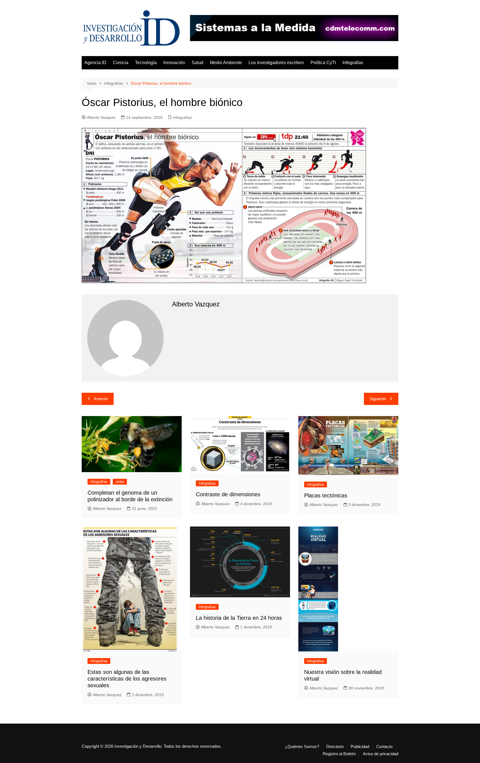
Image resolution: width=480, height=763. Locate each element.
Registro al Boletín (339, 754)
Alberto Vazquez (101, 117)
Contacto (384, 746)
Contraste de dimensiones (228, 494)
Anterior (101, 398)
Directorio (335, 746)
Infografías (352, 62)
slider (120, 482)
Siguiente (377, 398)
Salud (197, 62)
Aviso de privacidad (380, 754)
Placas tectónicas (325, 495)
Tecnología (146, 62)
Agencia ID (95, 62)
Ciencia (120, 62)
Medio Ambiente (226, 62)
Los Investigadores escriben (276, 62)
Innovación (174, 62)
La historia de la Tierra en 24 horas (239, 618)
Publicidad (360, 746)
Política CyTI (323, 62)
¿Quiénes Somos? (302, 746)
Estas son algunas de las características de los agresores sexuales (127, 678)
